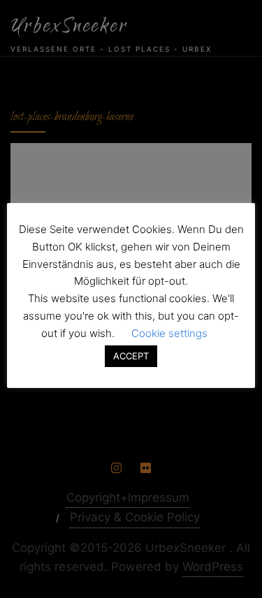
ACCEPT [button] (131, 355)
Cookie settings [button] (169, 333)
